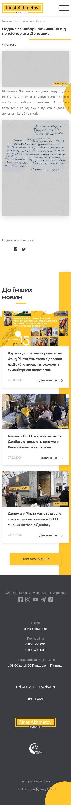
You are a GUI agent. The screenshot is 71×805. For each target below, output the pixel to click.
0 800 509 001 (35, 644)
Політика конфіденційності (36, 789)
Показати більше (35, 559)
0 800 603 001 (35, 650)
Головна (7, 21)
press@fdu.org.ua (35, 628)
